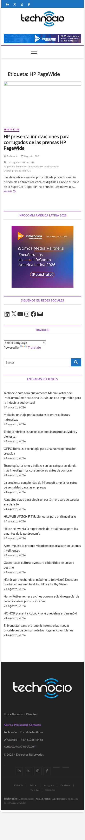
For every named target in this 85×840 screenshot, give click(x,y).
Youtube (34, 790)
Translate (34, 347)
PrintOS (26, 170)
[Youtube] (56, 767)
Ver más (14, 191)
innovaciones (35, 166)
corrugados (14, 162)
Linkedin (18, 785)
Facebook (65, 785)
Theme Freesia (42, 798)
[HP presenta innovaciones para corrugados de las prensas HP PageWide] (42, 103)
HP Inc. (26, 162)
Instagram (49, 785)
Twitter (33, 785)
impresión (21, 166)
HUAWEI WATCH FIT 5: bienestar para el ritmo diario (40, 516)
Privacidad (21, 724)
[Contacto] (65, 767)
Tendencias (11, 129)
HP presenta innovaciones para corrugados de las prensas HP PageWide (37, 142)
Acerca (8, 724)
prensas (16, 170)
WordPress (58, 798)
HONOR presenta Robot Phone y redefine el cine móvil (41, 613)
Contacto (35, 724)
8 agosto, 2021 (32, 156)
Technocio (12, 156)
